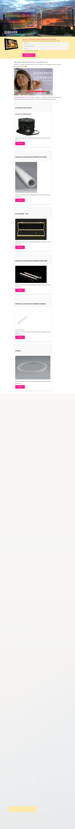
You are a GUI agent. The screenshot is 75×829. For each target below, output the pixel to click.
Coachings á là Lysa (45, 1)
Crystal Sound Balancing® (19, 3)
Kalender (26, 1)
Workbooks (37, 1)
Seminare (21, 1)
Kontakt (28, 3)
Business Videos (54, 1)
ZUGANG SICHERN (28, 55)
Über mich (16, 1)
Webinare (31, 1)
